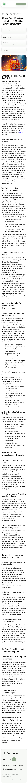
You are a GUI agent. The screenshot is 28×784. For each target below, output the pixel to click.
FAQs (21, 765)
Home (2, 13)
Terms (15, 779)
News (7, 13)
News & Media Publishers (15, 13)
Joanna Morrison (7, 31)
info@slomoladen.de (9, 769)
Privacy (11, 779)
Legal (20, 779)
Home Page (7, 765)
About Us (5, 779)
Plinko (21, 132)
